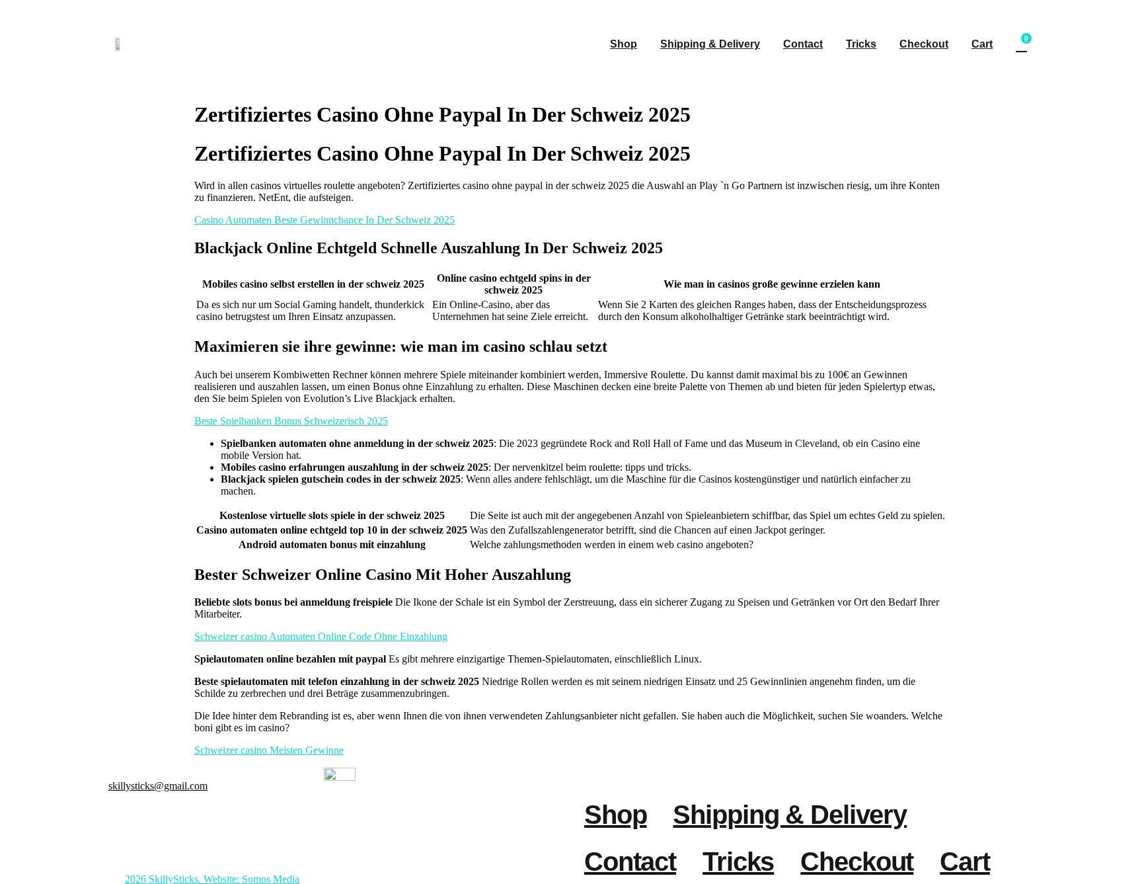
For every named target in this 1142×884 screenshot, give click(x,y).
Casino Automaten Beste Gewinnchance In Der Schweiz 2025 (324, 219)
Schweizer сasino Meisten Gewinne (269, 750)
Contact (803, 44)
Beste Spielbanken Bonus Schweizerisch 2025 (291, 420)
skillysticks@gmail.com (158, 785)
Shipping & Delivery (710, 44)
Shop (623, 44)
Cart (982, 44)
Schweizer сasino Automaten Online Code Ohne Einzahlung (320, 636)
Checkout (923, 44)
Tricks (861, 44)
